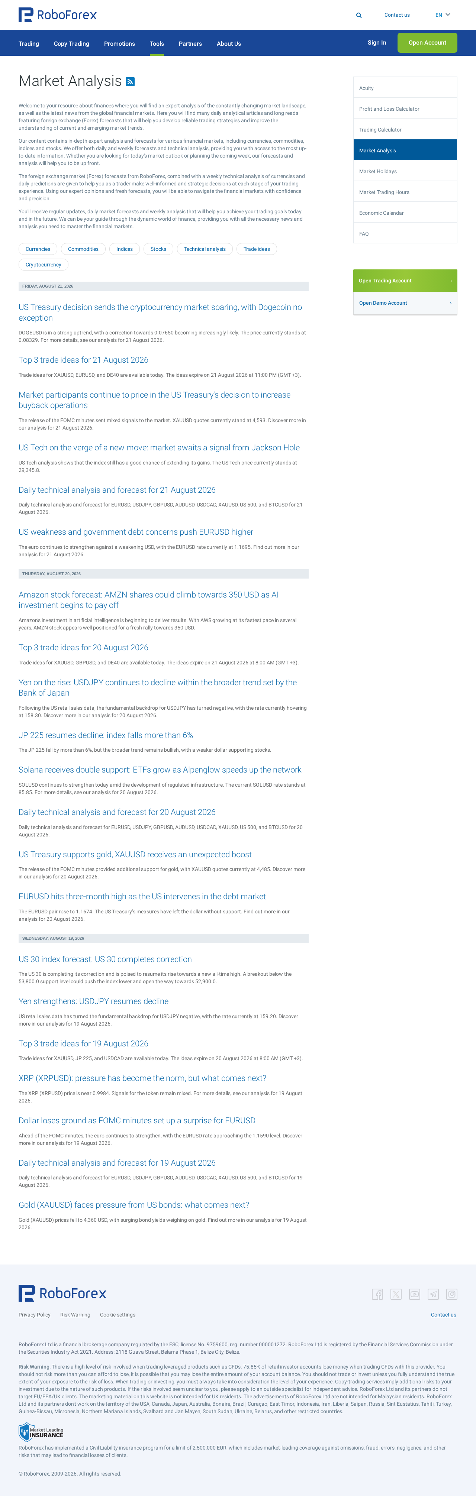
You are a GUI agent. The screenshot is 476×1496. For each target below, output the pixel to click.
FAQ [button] (364, 234)
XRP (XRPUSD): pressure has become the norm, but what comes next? (142, 1078)
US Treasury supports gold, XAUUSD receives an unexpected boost (135, 854)
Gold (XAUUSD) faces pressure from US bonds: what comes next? (134, 1205)
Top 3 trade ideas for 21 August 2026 (83, 360)
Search (243, 15)
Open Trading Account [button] (385, 281)
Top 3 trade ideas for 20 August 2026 (83, 647)
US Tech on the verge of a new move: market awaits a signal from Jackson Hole (159, 447)
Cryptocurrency (43, 265)
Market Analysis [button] (377, 150)
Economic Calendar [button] (381, 213)
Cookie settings (117, 1315)
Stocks (158, 249)
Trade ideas (257, 249)
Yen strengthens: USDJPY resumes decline (93, 1001)
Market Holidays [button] (378, 171)
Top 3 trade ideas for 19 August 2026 (83, 1043)
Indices (124, 249)
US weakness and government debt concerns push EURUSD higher (136, 532)
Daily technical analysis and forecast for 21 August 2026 (117, 490)
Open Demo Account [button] (383, 303)
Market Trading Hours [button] (384, 192)
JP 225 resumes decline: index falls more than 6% (106, 735)
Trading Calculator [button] (380, 130)
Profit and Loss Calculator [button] (389, 109)
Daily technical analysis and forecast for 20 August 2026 (117, 812)
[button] (58, 14)
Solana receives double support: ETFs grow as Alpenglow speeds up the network (160, 769)
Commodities (83, 249)
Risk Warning (75, 1315)
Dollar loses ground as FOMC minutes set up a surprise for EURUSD (137, 1120)
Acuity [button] (366, 88)
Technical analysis (205, 249)
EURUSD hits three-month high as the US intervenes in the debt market (142, 896)
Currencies (38, 249)
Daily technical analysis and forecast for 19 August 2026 (117, 1163)
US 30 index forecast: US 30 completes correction (105, 959)
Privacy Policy (35, 1315)
